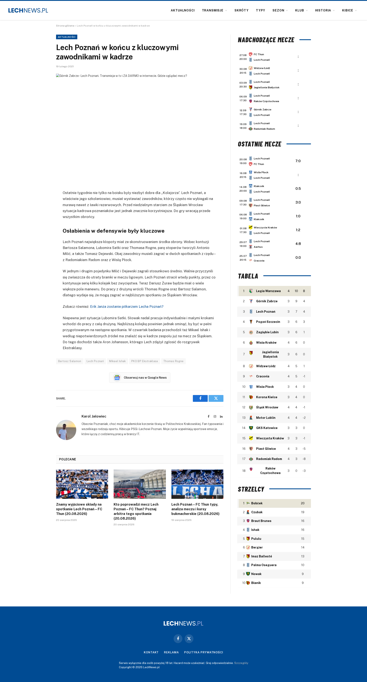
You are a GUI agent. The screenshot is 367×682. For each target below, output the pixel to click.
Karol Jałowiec (94, 416)
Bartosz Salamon (69, 361)
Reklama (171, 652)
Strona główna (65, 25)
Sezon (278, 10)
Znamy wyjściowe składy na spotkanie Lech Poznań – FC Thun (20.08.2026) (79, 509)
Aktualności (183, 10)
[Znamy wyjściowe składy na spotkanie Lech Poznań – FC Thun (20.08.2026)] (82, 484)
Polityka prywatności (203, 652)
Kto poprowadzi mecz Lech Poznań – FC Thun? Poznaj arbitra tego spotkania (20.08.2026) (136, 511)
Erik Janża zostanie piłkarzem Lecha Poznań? (127, 306)
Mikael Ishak (117, 361)
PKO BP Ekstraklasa (144, 361)
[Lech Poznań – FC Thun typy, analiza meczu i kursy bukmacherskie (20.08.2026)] (197, 484)
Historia (323, 10)
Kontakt (151, 652)
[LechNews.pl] (28, 10)
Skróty (241, 10)
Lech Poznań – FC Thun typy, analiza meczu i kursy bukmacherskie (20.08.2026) (195, 509)
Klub (299, 10)
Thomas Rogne (173, 361)
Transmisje (212, 10)
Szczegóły (241, 663)
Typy (260, 10)
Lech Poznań (95, 361)
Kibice (347, 10)
